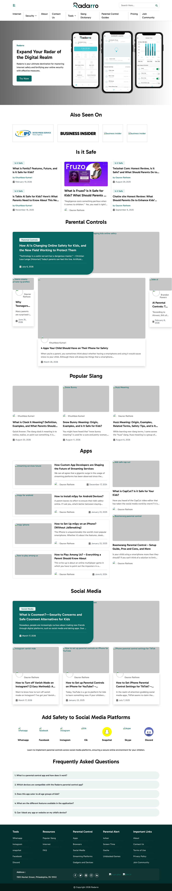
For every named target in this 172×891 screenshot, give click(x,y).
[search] (156, 5)
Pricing (134, 13)
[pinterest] (86, 875)
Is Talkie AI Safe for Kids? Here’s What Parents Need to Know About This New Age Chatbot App (36, 198)
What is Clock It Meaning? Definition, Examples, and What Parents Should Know (35, 424)
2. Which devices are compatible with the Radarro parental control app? (49, 784)
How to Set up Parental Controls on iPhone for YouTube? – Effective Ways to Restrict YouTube (85, 684)
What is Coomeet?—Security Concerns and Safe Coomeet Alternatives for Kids (50, 617)
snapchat (17, 850)
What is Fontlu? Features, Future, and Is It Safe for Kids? (35, 170)
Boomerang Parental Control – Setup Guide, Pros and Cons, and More (134, 546)
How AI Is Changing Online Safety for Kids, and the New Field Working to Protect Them (52, 248)
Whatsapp (17, 838)
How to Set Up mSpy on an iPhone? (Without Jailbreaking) (75, 525)
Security (30, 15)
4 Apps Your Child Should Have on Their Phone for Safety (74, 348)
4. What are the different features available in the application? (44, 803)
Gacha (106, 850)
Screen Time (109, 844)
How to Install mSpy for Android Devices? (78, 496)
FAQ (45, 850)
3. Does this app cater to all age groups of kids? (37, 794)
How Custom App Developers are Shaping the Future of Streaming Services (79, 466)
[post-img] (86, 174)
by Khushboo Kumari (22, 177)
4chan (106, 838)
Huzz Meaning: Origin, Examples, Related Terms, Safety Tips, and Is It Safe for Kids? (134, 424)
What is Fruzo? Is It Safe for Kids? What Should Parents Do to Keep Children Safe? (86, 193)
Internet (17, 13)
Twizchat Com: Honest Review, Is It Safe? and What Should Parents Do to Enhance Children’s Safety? (135, 170)
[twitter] (81, 875)
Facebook (17, 856)
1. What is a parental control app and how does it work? (41, 775)
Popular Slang (49, 838)
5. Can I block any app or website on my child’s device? (41, 812)
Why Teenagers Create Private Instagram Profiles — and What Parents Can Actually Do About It (23, 304)
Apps (75, 838)
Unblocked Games (111, 856)
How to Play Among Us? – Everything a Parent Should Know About (77, 556)
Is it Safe (19, 163)
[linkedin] (97, 875)
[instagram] (91, 875)
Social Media (27, 609)
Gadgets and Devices (83, 862)
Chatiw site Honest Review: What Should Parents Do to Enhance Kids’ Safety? (134, 198)
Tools (71, 15)
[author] (66, 210)
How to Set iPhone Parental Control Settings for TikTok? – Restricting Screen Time (134, 684)
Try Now (24, 78)
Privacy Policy (139, 856)
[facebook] (75, 875)
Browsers (77, 844)
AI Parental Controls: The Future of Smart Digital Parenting (160, 304)
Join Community (141, 862)
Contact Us (138, 844)
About (44, 13)
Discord (16, 862)
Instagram (17, 844)
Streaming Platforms (82, 856)
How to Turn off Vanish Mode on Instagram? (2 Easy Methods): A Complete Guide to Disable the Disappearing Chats (35, 684)
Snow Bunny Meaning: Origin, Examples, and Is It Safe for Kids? (82, 424)
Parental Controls (29, 240)
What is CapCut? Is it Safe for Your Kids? (133, 492)
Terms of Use (139, 850)
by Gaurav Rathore (121, 177)
